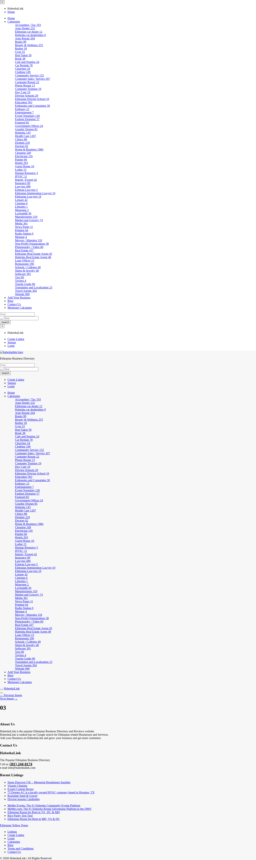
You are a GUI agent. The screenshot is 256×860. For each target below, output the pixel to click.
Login (11, 345)
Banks (20, 41)
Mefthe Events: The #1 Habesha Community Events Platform (43, 805)
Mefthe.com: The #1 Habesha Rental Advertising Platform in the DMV (49, 808)
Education (23, 102)
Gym (20, 51)
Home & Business (29, 149)
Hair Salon (23, 55)
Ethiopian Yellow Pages (14, 825)
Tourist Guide (25, 284)
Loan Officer (24, 260)
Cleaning (23, 152)
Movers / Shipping (28, 240)
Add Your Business (18, 297)
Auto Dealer (25, 28)
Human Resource (26, 173)
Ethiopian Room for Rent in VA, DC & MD (33, 812)
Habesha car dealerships (30, 35)
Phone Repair (25, 85)
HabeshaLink (12, 688)
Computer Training (28, 88)
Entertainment (24, 112)
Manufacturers (26, 216)
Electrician (24, 156)
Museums (22, 210)
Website (22, 294)
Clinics (21, 139)
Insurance (22, 183)
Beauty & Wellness (29, 45)
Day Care (22, 92)
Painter (21, 159)
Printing (21, 230)
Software (23, 274)
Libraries (21, 206)
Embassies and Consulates (32, 105)
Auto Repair (25, 38)
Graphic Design (26, 129)
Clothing (23, 72)
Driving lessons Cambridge (23, 799)
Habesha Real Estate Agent (33, 257)
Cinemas (21, 203)
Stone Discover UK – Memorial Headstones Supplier (38, 782)
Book (20, 58)
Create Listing (15, 339)
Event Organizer (27, 115)
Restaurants (24, 263)
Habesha (23, 132)
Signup (11, 342)
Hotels (21, 163)
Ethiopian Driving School (32, 99)
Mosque (21, 237)
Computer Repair (27, 82)
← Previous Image (11, 695)
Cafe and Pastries (27, 62)
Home (11, 11)
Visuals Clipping (17, 785)
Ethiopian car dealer (28, 31)
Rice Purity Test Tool (20, 815)
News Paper (24, 226)
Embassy (22, 109)
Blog (10, 300)
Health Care (25, 136)
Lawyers (23, 186)
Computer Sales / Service (32, 78)
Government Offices (29, 126)
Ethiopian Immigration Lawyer (35, 193)
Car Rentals (24, 65)
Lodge (20, 169)
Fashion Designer (27, 119)
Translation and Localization (33, 287)
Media (21, 223)
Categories (13, 21)
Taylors (20, 280)
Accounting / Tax (28, 25)
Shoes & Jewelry (27, 270)
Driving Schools (26, 95)
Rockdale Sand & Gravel (22, 795)
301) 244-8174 (21, 764)
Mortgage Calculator (19, 307)
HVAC (21, 176)
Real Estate (24, 250)
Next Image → (9, 698)
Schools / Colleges (28, 267)
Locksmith (23, 213)
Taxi (19, 277)
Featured (22, 122)
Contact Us (14, 304)
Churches (22, 68)
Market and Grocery (29, 220)
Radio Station (24, 233)
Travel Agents (26, 290)
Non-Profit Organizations (32, 243)
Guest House (24, 166)
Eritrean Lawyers (26, 189)
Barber (21, 48)
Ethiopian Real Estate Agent (33, 253)
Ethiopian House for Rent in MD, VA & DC (33, 819)
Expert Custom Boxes (20, 789)
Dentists (22, 142)
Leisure (21, 200)
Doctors (21, 146)
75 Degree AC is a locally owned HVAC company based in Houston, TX (51, 792)
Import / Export (26, 179)
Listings (12, 831)
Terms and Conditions (20, 848)
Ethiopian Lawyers (28, 196)
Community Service (29, 75)
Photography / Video (29, 247)
